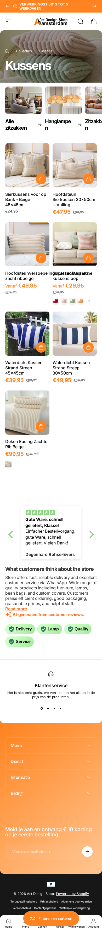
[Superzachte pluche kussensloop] (75, 244)
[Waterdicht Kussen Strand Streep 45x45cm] (27, 334)
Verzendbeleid (22, 908)
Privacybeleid (49, 901)
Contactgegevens (45, 908)
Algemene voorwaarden (76, 901)
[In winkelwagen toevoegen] (41, 179)
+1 (88, 301)
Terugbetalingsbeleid (23, 901)
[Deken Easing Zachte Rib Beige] (27, 412)
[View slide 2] (48, 708)
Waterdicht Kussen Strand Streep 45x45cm (24, 368)
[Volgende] (94, 6)
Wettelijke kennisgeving (74, 908)
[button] (11, 534)
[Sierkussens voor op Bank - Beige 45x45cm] (27, 165)
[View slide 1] (41, 708)
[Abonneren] (87, 851)
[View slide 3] (54, 708)
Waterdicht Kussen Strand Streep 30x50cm (71, 368)
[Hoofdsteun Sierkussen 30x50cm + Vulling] (75, 165)
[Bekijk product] (41, 258)
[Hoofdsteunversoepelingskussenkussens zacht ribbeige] (27, 244)
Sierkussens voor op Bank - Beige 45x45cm (25, 199)
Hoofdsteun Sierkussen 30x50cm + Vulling (74, 199)
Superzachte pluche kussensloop (72, 276)
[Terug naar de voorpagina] (7, 51)
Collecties (24, 51)
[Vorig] (7, 6)
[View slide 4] (60, 708)
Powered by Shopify (72, 894)
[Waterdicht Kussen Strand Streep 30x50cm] (75, 334)
